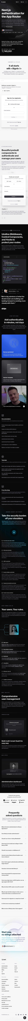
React (16, 966)
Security (3, 1002)
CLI (2, 971)
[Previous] (2, 218)
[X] (16, 1014)
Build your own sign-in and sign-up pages (10, 447)
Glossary (3, 983)
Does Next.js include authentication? (10, 833)
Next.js (16, 967)
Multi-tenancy (4, 967)
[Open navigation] (26, 2)
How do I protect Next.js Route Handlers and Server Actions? (12, 856)
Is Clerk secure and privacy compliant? (11, 903)
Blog (15, 983)
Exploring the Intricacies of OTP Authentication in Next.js (14, 504)
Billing (3, 969)
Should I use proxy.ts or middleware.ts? (11, 850)
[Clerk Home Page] (3, 2)
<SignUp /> (4, 209)
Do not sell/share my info (7, 1006)
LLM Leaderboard (5, 991)
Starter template (8, 377)
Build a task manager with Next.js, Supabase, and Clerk (13, 466)
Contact (16, 985)
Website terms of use (6, 1000)
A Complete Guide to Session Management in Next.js (13, 501)
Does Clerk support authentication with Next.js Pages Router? (13, 862)
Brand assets (17, 987)
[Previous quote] (2, 290)
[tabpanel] (14, 302)
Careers (16, 981)
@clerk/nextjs (9, 26)
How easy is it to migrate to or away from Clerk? (13, 898)
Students (3, 989)
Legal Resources (5, 1004)
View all (16, 971)
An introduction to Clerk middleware (9, 444)
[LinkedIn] (18, 1014)
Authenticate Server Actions (8, 439)
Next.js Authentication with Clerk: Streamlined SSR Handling (12, 498)
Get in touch (17, 821)
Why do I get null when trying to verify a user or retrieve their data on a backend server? (12, 892)
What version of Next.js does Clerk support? (12, 908)
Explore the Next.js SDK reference (9, 429)
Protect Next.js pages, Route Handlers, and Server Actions (12, 425)
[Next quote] (2, 292)
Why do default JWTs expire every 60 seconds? (13, 886)
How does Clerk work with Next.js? (10, 868)
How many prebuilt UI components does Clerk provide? (11, 874)
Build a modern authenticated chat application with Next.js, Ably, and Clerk (13, 470)
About (16, 979)
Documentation (5, 979)
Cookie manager (5, 1008)
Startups (3, 987)
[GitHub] (23, 1014)
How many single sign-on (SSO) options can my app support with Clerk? (13, 881)
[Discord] (20, 1014)
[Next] (4, 218)
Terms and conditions (6, 996)
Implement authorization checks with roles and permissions (12, 432)
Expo (16, 969)
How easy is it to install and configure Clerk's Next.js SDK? (12, 844)
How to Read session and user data (9, 436)
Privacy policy (4, 998)
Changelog (4, 981)
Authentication (5, 966)
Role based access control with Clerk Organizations (13, 477)
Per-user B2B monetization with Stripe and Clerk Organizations (12, 474)
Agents (3, 973)
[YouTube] (25, 1014)
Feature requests (5, 985)
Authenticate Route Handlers (8, 441)
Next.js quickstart (8, 352)
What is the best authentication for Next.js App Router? (11, 827)
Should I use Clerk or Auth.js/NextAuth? (11, 838)
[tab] (15, 291)
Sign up (22, 1)
